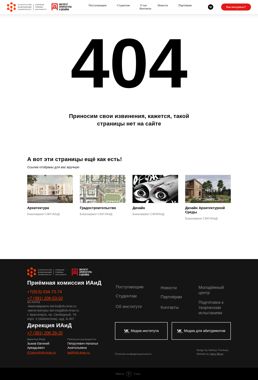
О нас (143, 5)
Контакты (145, 8)
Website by (210, 353)
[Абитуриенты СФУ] (210, 7)
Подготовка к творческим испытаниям (211, 307)
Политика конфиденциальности (133, 353)
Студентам (123, 5)
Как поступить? (236, 7)
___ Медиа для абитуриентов (201, 331)
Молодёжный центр (211, 290)
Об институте (129, 306)
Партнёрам (185, 5)
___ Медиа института (141, 331)
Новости (163, 5)
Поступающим (97, 5)
